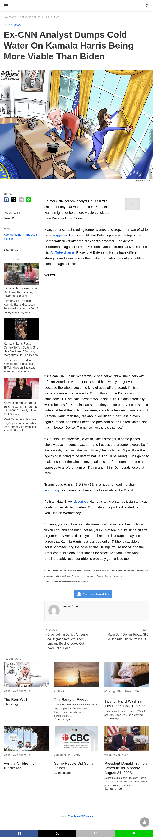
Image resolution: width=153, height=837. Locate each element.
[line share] (28, 199)
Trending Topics (30, 17)
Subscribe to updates (96, 594)
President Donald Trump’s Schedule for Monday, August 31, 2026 (125, 768)
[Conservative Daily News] (76, 5)
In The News (52, 17)
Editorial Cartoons (17, 691)
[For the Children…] (26, 738)
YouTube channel (62, 252)
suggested (60, 235)
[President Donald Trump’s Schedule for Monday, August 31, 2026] (126, 738)
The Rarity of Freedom (73, 699)
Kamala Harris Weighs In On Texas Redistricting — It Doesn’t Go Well (20, 292)
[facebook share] (6, 199)
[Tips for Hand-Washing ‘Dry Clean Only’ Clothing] (126, 674)
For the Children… (19, 763)
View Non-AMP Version (80, 816)
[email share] (21, 199)
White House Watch (117, 755)
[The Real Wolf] (26, 674)
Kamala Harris (12, 234)
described (81, 501)
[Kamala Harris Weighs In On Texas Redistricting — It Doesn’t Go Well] (21, 274)
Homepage (10, 17)
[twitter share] (13, 199)
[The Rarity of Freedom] (76, 674)
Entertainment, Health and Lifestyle (122, 692)
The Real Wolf (15, 699)
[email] (95, 833)
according (51, 490)
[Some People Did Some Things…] (76, 738)
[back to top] (144, 822)
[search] (147, 6)
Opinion (59, 691)
